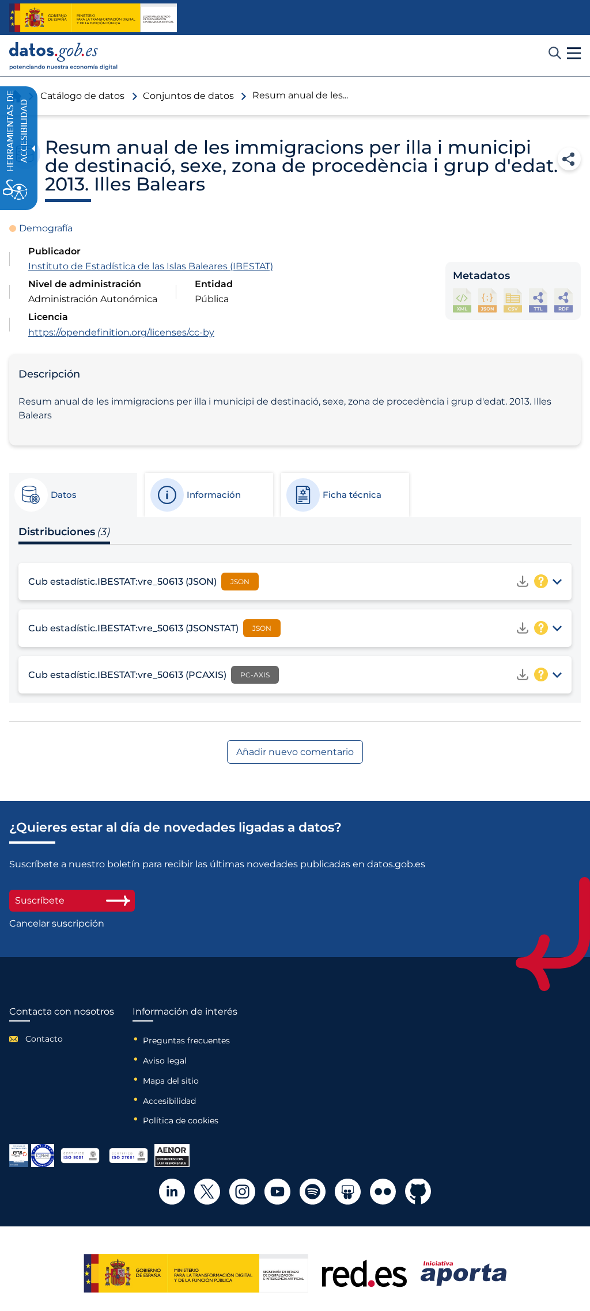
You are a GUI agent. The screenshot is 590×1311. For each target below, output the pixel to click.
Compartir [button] (569, 158)
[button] (574, 53)
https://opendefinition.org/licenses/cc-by (121, 332)
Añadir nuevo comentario (295, 751)
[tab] (72, 495)
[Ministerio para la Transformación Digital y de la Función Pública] (93, 17)
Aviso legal (165, 1060)
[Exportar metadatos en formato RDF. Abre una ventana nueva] (563, 300)
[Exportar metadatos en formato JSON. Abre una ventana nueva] (487, 300)
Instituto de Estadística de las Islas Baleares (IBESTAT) (150, 266)
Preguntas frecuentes (186, 1040)
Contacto (44, 1039)
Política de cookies (180, 1120)
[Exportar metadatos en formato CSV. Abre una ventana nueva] (513, 300)
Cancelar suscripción (56, 924)
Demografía (46, 228)
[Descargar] (523, 581)
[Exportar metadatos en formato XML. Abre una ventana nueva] (462, 300)
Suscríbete (40, 900)
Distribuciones (64, 531)
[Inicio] (63, 56)
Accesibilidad (169, 1101)
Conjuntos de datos (188, 95)
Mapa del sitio (171, 1081)
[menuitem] (61, 1038)
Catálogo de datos (82, 95)
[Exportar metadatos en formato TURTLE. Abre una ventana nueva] (538, 300)
